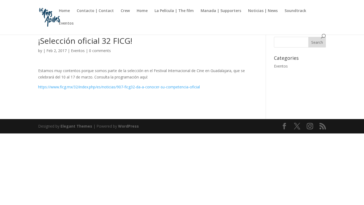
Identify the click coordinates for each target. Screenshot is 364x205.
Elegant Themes (76, 126)
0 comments (100, 50)
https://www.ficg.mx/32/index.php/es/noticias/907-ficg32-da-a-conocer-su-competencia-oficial (119, 86)
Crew (125, 11)
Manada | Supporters (221, 11)
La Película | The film (174, 11)
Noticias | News (263, 11)
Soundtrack (295, 11)
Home (64, 11)
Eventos (66, 23)
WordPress (128, 126)
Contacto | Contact (95, 11)
